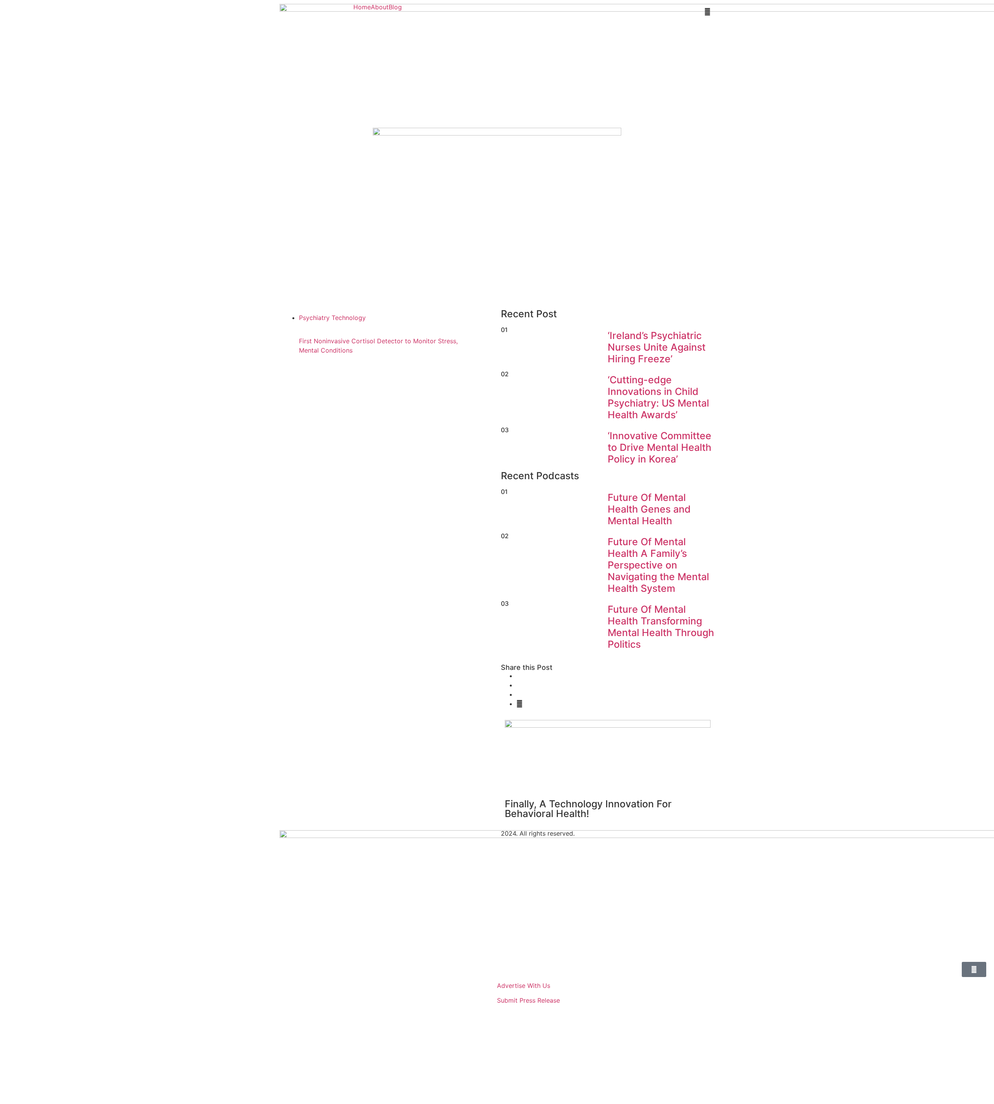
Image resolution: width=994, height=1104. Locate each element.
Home (362, 7)
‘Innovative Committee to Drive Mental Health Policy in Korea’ (659, 447)
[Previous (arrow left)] (13, 552)
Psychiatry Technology (332, 318)
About (380, 7)
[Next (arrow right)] (980, 552)
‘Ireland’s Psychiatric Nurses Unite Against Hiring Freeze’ (657, 347)
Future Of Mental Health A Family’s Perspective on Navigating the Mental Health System (658, 565)
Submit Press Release (528, 1000)
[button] (397, 7)
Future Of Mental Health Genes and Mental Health (649, 509)
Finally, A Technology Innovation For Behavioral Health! (588, 808)
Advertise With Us (523, 985)
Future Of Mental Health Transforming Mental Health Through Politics (661, 626)
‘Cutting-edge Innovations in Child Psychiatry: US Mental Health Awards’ (658, 397)
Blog (395, 7)
